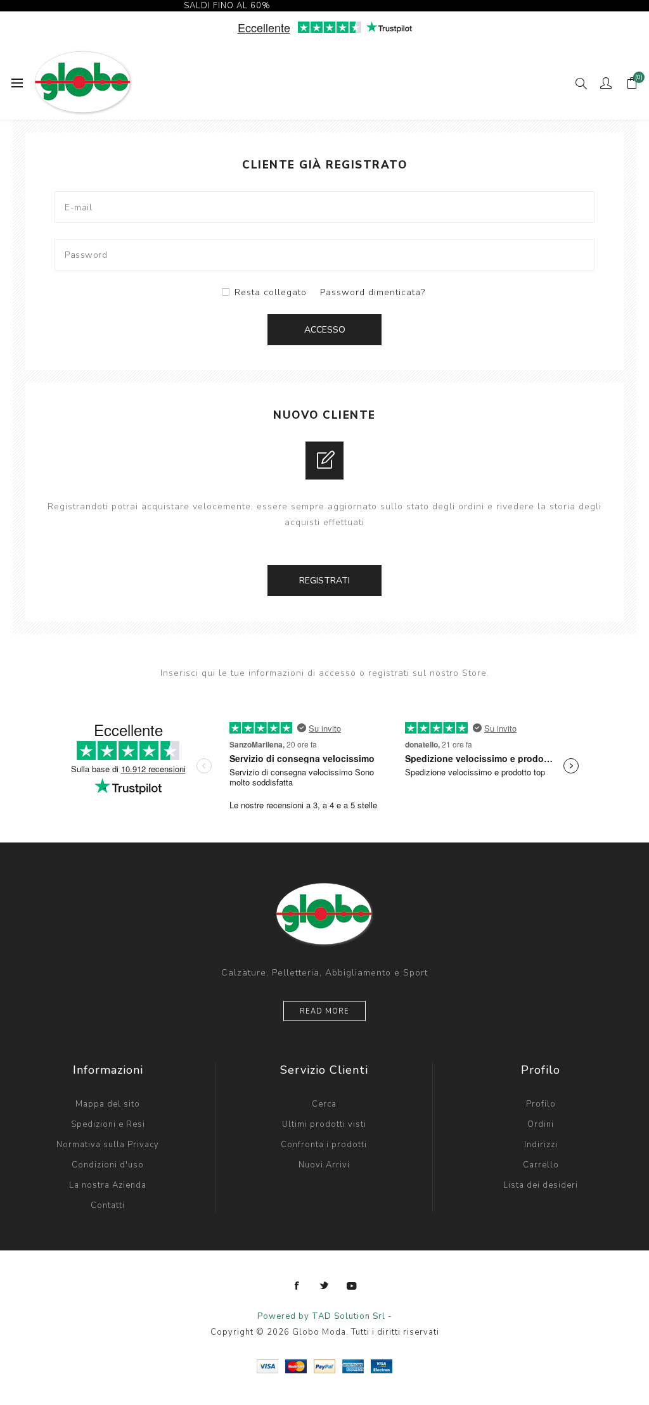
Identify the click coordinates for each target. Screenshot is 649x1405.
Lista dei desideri (540, 1185)
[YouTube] (352, 1286)
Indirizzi (541, 1144)
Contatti (108, 1205)
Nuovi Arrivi (324, 1165)
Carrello (541, 1165)
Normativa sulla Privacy (107, 1144)
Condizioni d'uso (108, 1165)
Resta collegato (271, 292)
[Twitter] (324, 1286)
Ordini (540, 1124)
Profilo (541, 1104)
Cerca (324, 1104)
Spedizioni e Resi (108, 1124)
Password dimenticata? (372, 292)
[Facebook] (297, 1286)
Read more (324, 1011)
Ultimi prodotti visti (324, 1124)
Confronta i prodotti (324, 1144)
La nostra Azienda (107, 1185)
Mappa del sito (107, 1104)
